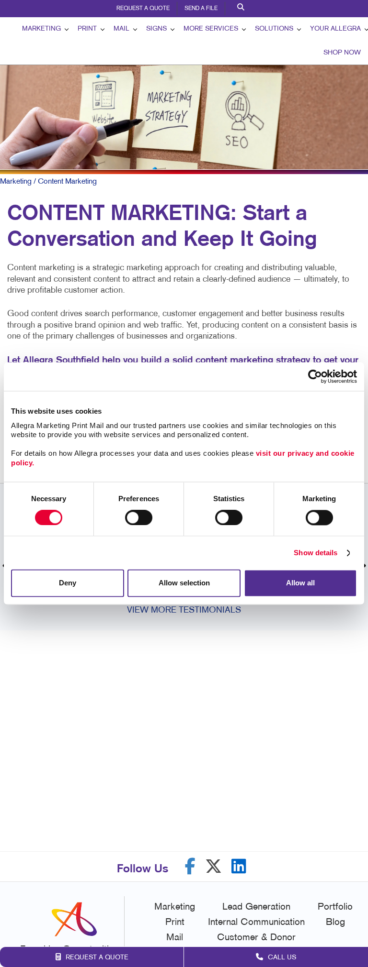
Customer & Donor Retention (256, 945)
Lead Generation (256, 907)
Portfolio (335, 907)
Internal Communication (256, 922)
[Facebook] (190, 866)
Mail (121, 29)
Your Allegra (335, 29)
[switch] (138, 517)
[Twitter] (213, 866)
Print (87, 29)
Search (242, 8)
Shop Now (342, 53)
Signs (156, 29)
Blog (335, 922)
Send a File (201, 8)
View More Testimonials (184, 610)
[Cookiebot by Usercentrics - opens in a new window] (315, 376)
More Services (211, 29)
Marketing (41, 29)
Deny (67, 583)
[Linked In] (239, 866)
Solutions (274, 29)
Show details (315, 553)
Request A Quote (143, 8)
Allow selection (184, 583)
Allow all (300, 583)
